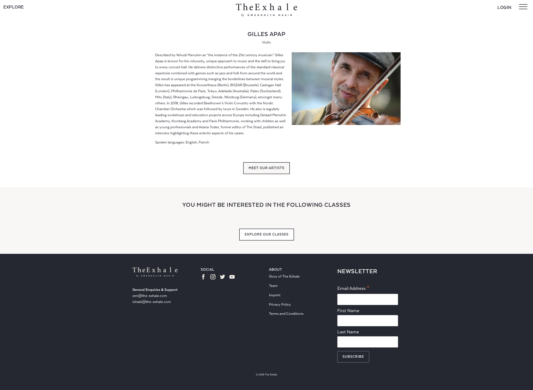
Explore (13, 7)
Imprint (274, 295)
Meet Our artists (266, 168)
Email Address (353, 288)
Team (273, 286)
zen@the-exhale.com (149, 296)
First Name (348, 310)
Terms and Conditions (286, 314)
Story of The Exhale (284, 276)
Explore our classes (267, 234)
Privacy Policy (280, 305)
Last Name (348, 331)
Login (504, 7)
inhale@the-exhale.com (151, 302)
